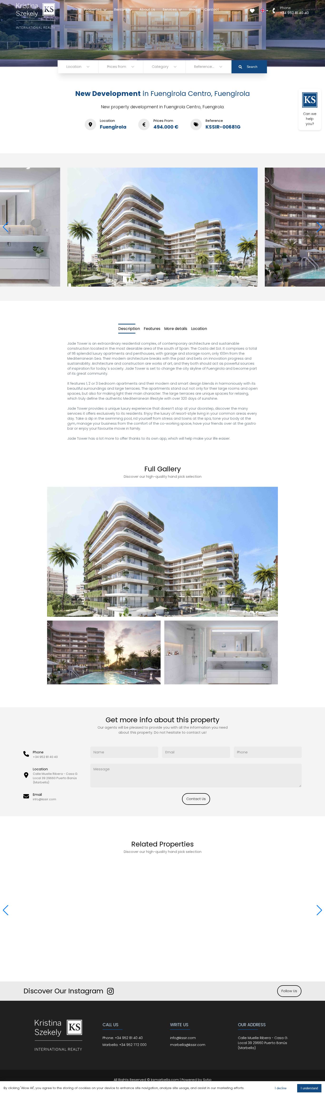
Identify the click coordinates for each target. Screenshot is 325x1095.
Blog (193, 9)
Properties (93, 9)
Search (252, 67)
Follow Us (289, 991)
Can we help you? (309, 118)
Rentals (120, 9)
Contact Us (196, 798)
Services (170, 9)
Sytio (207, 1079)
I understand (309, 1088)
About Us (147, 9)
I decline (280, 1088)
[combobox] (66, 66)
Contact (211, 9)
